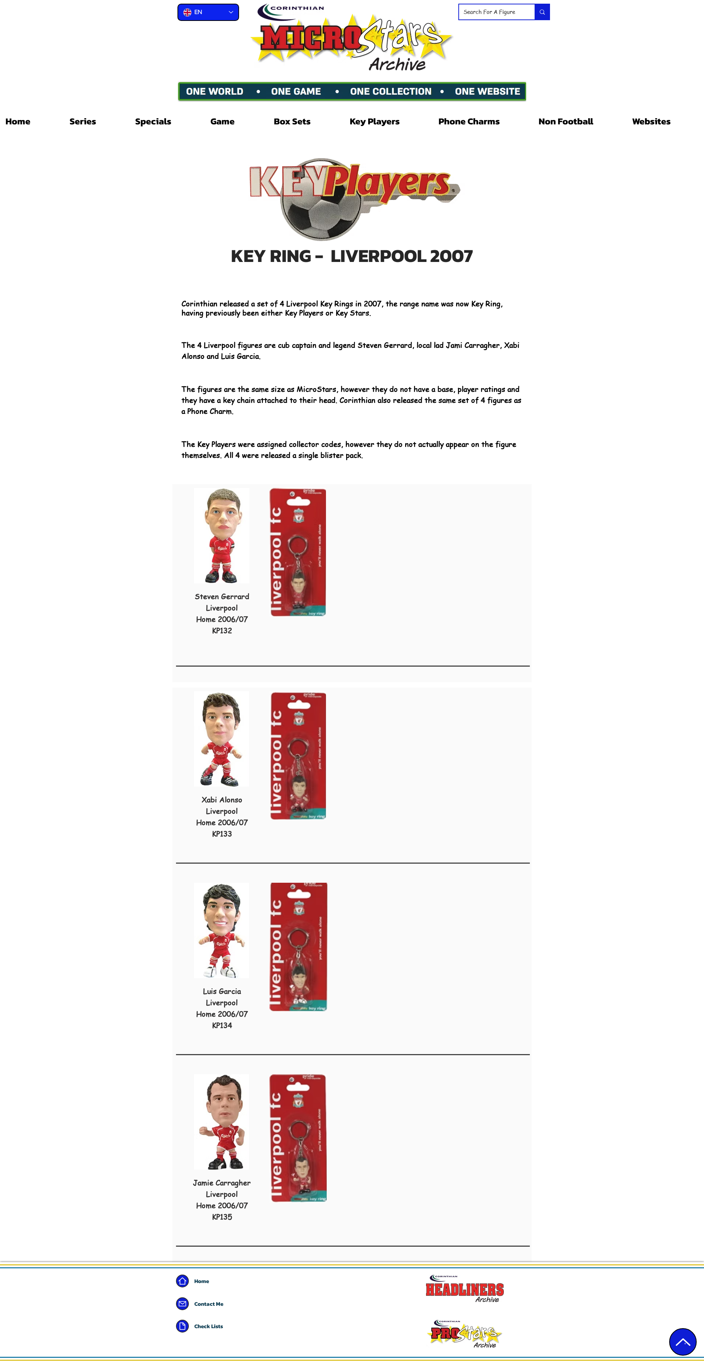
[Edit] (683, 1342)
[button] (97, 121)
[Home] (182, 1281)
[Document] (182, 1326)
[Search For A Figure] (542, 11)
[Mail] (182, 1303)
